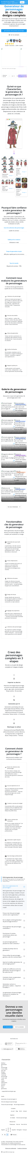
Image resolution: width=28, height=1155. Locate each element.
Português (19, 1129)
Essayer (10, 175)
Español (14, 1129)
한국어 (10, 1130)
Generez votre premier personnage (15, 30)
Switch (22, 2)
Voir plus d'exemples (13, 507)
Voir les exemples (15, 35)
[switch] (9, 76)
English (3, 1129)
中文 (6, 1129)
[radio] (2, 1134)
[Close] (26, 2)
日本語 (8, 1130)
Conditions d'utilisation (22, 1148)
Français (25, 1129)
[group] (5, 1134)
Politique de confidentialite (10, 1148)
